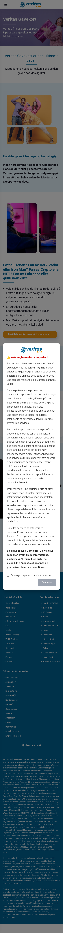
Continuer (47, 582)
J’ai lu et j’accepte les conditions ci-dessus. (30, 575)
